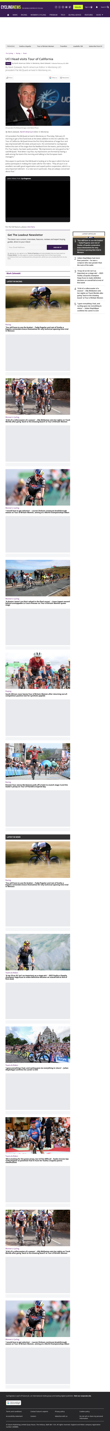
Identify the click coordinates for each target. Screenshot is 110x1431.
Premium (53, 15)
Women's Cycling (38, 15)
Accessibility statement (14, 1416)
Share (11, 78)
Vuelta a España (25, 46)
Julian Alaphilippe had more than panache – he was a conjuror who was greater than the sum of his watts (89, 261)
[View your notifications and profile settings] (97, 7)
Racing (24, 15)
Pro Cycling (9, 53)
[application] (37, 199)
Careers (33, 1416)
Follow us (54, 78)
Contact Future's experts (39, 1411)
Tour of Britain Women (45, 46)
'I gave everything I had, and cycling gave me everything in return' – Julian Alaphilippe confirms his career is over (89, 307)
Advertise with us (61, 1416)
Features (89, 15)
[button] (105, 7)
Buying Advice (75, 15)
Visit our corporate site (82, 1396)
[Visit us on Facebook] (56, 7)
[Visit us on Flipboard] (70, 7)
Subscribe (78, 7)
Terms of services (33, 253)
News (15, 15)
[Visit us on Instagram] (63, 7)
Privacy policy (60, 1411)
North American (26, 132)
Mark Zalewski (45, 63)
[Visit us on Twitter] (59, 7)
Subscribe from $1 (95, 46)
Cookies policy (84, 1411)
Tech (63, 15)
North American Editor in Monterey (27, 63)
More (98, 15)
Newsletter (66, 78)
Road (25, 53)
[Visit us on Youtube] (66, 7)
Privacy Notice (12, 255)
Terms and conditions (14, 1411)
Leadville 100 (78, 46)
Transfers (63, 46)
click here (31, 227)
